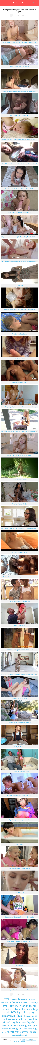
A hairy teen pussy (19, 358)
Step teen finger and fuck (19, 698)
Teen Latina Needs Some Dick (19, 771)
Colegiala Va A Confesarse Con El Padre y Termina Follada (19, 164)
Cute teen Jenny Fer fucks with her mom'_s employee (19, 188)
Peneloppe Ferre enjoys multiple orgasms (19, 795)
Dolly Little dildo (19, 747)
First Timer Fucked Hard (19, 382)
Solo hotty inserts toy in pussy (19, 552)
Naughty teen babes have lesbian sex (19, 868)
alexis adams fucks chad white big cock (19, 212)
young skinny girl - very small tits (20, 601)
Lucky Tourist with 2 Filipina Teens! (19, 115)
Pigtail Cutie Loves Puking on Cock (19, 990)
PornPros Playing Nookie (19, 504)
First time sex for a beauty (19, 334)
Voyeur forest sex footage (19, 480)
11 (27, 15)
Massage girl (19, 844)
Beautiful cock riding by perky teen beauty (19, 455)
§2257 (23, 1040)
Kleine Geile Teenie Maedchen (19, 67)
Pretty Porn (19, 3)
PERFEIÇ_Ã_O (20, 893)
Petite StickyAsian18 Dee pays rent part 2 (19, 941)
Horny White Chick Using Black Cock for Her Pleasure (19, 91)
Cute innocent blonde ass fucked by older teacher (19, 917)
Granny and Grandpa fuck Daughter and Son (19, 650)
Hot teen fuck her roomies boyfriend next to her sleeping (19, 577)
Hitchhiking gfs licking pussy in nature (19, 722)
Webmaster (21, 1041)
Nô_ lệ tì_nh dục (19, 285)
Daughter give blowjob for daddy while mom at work (19, 309)
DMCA (29, 1040)
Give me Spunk (19, 965)
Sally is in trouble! (19, 625)
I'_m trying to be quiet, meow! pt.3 (19, 820)
